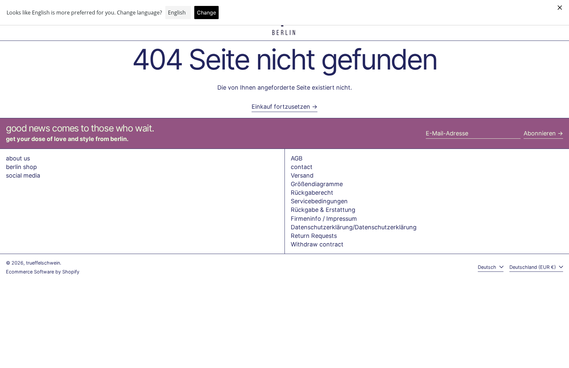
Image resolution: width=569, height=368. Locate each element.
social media (23, 175)
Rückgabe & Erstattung (323, 209)
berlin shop (21, 166)
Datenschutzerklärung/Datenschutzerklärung (354, 227)
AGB (297, 158)
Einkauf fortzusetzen (281, 106)
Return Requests (314, 235)
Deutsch (488, 267)
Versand (302, 175)
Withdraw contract (317, 244)
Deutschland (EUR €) (533, 267)
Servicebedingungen (319, 201)
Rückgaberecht (312, 192)
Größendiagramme (317, 184)
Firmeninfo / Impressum (324, 218)
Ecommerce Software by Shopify (42, 271)
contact (301, 166)
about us (18, 158)
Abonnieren (540, 133)
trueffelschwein (43, 263)
